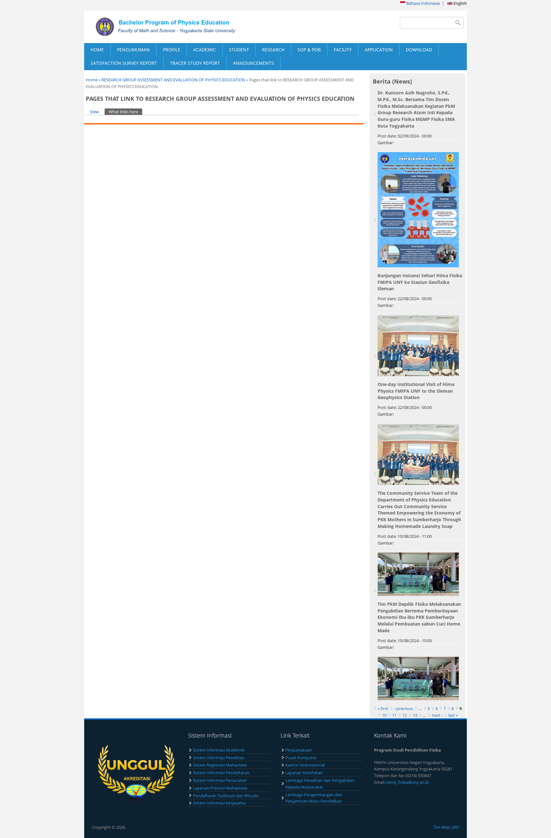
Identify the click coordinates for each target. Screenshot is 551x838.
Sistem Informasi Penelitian (219, 757)
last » (453, 715)
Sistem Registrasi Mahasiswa (220, 765)
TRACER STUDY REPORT (195, 63)
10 (384, 715)
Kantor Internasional (305, 765)
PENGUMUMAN (133, 50)
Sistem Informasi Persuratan (220, 780)
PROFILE (171, 50)
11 (394, 715)
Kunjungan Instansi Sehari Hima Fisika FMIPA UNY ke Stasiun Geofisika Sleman (420, 282)
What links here (125, 112)
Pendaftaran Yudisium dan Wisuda (225, 795)
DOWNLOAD (419, 50)
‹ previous (403, 708)
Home (92, 80)
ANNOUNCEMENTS (253, 63)
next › (437, 715)
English (459, 3)
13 (415, 715)
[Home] (180, 26)
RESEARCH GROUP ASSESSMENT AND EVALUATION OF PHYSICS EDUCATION (173, 80)
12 (404, 715)
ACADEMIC (204, 50)
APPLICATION (379, 50)
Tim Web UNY (446, 827)
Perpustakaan (298, 750)
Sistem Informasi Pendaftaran (221, 772)
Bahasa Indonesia (422, 3)
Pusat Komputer (301, 757)
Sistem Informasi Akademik (219, 750)
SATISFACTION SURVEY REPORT (124, 63)
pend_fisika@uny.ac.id (407, 782)
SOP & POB (309, 50)
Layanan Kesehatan (304, 772)
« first (383, 708)
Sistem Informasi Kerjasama (219, 803)
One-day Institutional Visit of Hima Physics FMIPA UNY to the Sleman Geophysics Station (416, 391)
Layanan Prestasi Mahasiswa (220, 788)
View (94, 112)
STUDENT (239, 50)
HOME (97, 50)
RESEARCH (273, 50)
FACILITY (343, 50)
